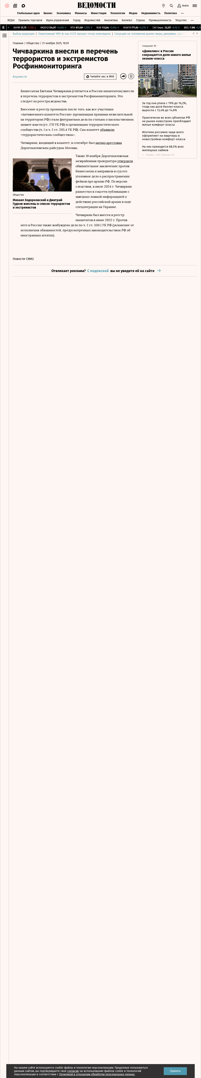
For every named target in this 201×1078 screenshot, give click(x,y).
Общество (33, 43)
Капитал (127, 20)
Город (76, 20)
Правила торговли (30, 20)
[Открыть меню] (195, 6)
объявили (107, 130)
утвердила (125, 161)
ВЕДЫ (11, 20)
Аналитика (111, 20)
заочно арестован (108, 143)
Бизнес (48, 13)
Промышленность (160, 20)
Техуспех (181, 20)
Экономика (64, 13)
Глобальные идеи (28, 13)
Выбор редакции (23, 33)
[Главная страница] (96, 5)
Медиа (133, 13)
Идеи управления (57, 20)
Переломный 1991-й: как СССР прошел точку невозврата (74, 33)
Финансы (81, 13)
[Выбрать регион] (163, 6)
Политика (170, 13)
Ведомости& (92, 20)
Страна (140, 20)
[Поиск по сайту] (171, 6)
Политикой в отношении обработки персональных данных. (97, 1074)
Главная (18, 43)
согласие (73, 1071)
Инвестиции (98, 13)
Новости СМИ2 (23, 259)
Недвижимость (150, 13)
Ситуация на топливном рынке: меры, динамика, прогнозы (152, 33)
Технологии (117, 13)
